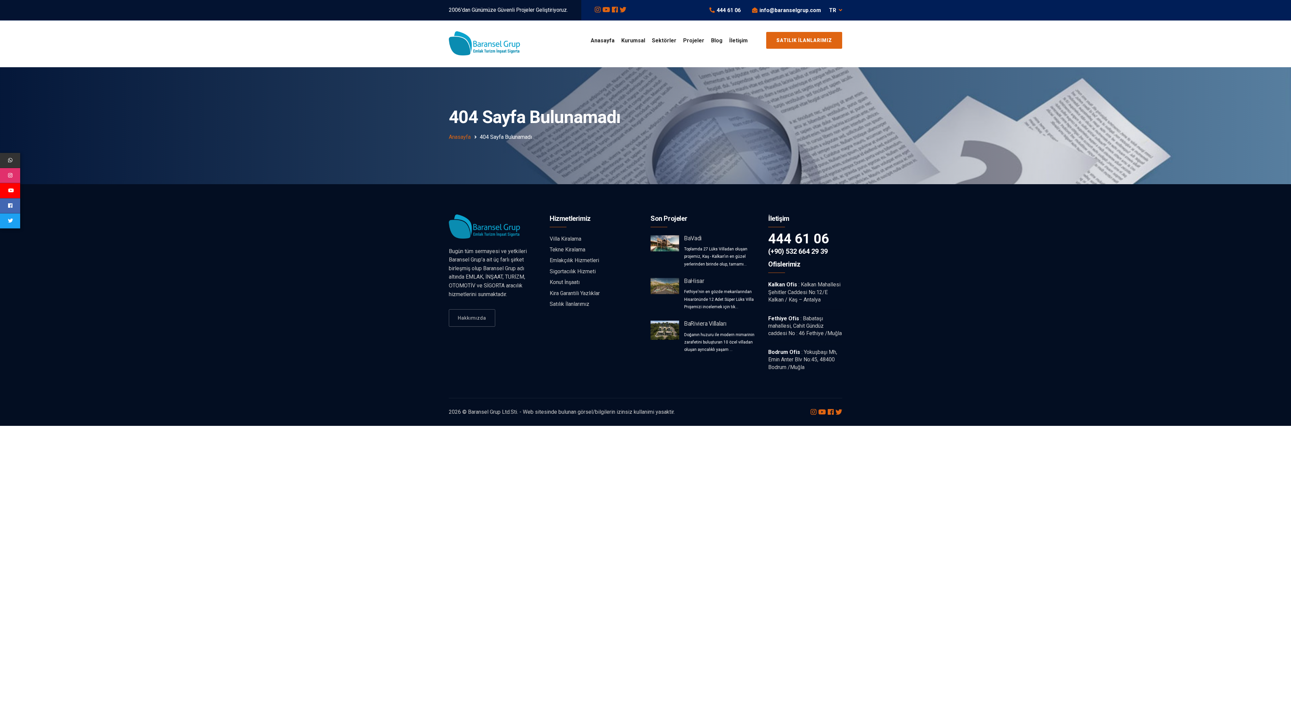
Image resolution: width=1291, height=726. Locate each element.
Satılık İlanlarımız (804, 40)
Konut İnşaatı (565, 282)
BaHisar (694, 280)
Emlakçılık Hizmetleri (574, 260)
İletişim (738, 40)
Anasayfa (603, 40)
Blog (716, 40)
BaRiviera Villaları (705, 323)
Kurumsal (633, 40)
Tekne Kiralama (567, 249)
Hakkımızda (472, 318)
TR (832, 10)
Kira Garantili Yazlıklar (575, 293)
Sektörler (664, 40)
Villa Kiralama (565, 239)
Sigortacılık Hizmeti (573, 271)
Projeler (693, 40)
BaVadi (693, 238)
